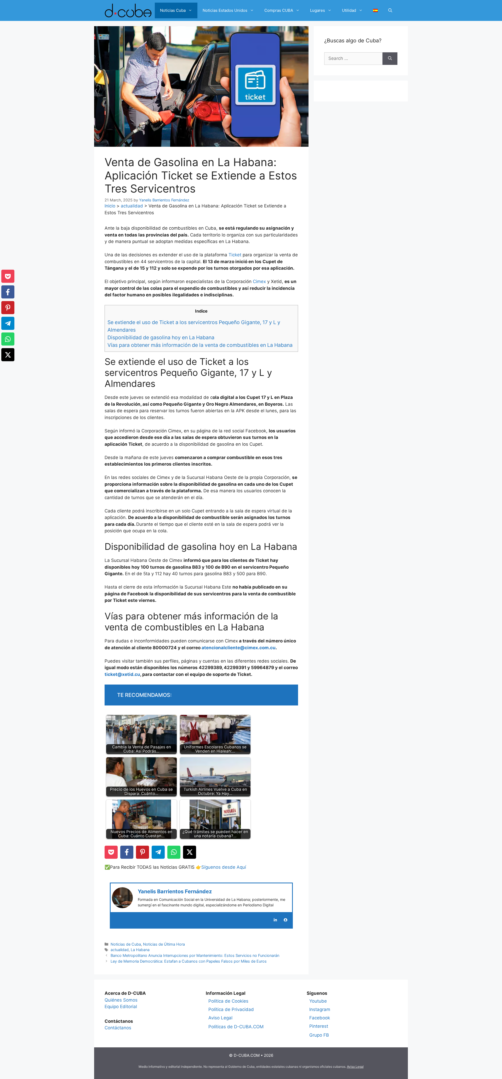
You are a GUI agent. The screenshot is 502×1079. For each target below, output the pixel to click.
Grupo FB (319, 1035)
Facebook (319, 1017)
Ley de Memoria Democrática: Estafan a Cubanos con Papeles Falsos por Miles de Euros (189, 961)
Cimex (260, 281)
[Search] (390, 58)
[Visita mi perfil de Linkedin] (275, 920)
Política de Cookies (228, 1001)
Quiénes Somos (121, 1000)
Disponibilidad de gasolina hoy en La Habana (160, 337)
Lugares (317, 10)
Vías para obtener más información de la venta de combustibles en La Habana (200, 345)
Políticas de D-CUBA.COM (236, 1026)
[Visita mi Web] (285, 920)
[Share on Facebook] (126, 852)
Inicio (110, 205)
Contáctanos (118, 1027)
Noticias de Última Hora (164, 944)
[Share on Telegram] (158, 852)
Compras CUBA (278, 10)
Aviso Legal (220, 1017)
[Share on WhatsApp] (173, 852)
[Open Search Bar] (390, 10)
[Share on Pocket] (111, 852)
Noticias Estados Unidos (225, 10)
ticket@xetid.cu (122, 674)
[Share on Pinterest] (142, 852)
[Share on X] (189, 852)
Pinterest (318, 1026)
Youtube (318, 1001)
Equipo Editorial (121, 1006)
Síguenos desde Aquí (223, 867)
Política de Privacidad (231, 1009)
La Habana (140, 949)
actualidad (132, 205)
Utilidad (349, 10)
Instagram (319, 1009)
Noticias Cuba (173, 10)
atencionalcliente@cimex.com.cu (239, 647)
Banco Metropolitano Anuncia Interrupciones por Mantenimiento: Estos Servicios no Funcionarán (195, 955)
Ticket (236, 254)
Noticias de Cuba (126, 944)
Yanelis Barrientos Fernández (175, 891)
